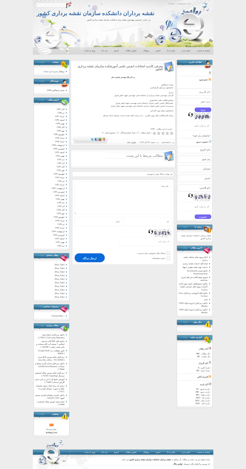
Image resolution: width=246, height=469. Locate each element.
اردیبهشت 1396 (58, 145)
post (206, 299)
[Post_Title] (59, 265)
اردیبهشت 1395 (58, 188)
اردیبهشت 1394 (58, 231)
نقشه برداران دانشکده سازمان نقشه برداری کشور (96, 13)
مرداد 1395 (59, 177)
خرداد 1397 (59, 116)
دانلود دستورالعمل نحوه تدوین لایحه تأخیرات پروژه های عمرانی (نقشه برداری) (193, 286)
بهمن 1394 (60, 199)
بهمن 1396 (60, 123)
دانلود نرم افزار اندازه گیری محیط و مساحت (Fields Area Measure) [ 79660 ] (49, 366)
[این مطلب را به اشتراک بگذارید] (103, 140)
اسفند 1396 (59, 120)
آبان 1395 (60, 167)
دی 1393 (60, 246)
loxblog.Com (51, 432)
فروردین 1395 (58, 192)
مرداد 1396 (59, 138)
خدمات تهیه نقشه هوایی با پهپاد (195, 267)
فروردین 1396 (58, 149)
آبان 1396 (60, 127)
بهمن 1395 (60, 156)
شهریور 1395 (58, 174)
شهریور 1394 (58, 217)
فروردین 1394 (58, 235)
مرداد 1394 (59, 220)
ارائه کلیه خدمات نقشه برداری (195, 263)
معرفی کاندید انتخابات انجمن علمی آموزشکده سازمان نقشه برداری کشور (120, 68)
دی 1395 (60, 159)
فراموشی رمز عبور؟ (201, 135)
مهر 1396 (60, 131)
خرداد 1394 (59, 228)
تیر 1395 (60, 181)
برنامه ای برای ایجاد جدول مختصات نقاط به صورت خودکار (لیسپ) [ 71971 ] (49, 389)
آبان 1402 (60, 109)
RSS (51, 425)
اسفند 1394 (59, 195)
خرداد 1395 (59, 185)
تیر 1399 (60, 113)
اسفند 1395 (59, 152)
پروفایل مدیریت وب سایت (53, 71)
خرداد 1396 (59, 141)
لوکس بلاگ (177, 464)
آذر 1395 (60, 163)
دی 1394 (60, 203)
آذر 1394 (60, 206)
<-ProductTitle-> (57, 316)
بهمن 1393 (60, 242)
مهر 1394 (60, 213)
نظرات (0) (131, 142)
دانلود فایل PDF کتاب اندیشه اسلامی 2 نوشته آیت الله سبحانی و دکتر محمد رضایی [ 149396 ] (50, 344)
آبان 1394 (60, 210)
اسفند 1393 (59, 238)
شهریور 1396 (58, 134)
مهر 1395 (60, 170)
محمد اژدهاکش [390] (55, 90)
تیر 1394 (60, 224)
